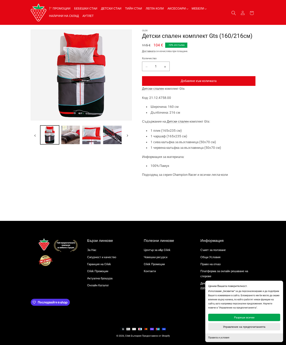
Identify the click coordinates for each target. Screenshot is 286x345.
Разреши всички (244, 317)
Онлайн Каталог (98, 285)
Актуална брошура (99, 278)
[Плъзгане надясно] (127, 135)
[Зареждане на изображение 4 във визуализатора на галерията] (112, 134)
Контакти (150, 271)
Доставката (148, 51)
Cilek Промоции (97, 271)
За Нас (92, 250)
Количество (149, 58)
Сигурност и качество (101, 257)
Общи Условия (210, 257)
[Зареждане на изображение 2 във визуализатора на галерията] (70, 134)
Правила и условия (218, 337)
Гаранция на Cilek (99, 264)
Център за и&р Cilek (157, 250)
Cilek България (133, 336)
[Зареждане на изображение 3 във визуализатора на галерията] (91, 134)
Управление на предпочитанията (244, 326)
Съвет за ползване (213, 250)
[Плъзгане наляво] (35, 135)
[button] (177, 8)
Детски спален (153, 89)
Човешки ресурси (155, 257)
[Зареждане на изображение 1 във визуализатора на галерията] (49, 134)
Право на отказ (210, 264)
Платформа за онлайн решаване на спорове (224, 273)
